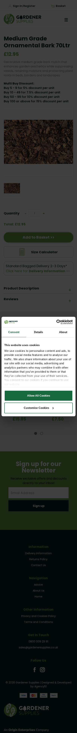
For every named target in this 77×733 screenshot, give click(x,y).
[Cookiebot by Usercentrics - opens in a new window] (56, 322)
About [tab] (63, 332)
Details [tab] (38, 332)
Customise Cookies (36, 407)
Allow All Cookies (38, 395)
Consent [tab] (13, 332)
